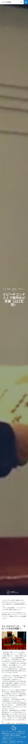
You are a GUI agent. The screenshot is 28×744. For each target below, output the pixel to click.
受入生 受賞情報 (6, 289)
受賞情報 (14, 289)
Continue (5, 741)
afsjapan (13, 591)
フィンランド (14, 290)
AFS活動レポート (21, 289)
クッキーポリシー (12, 733)
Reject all (12, 741)
